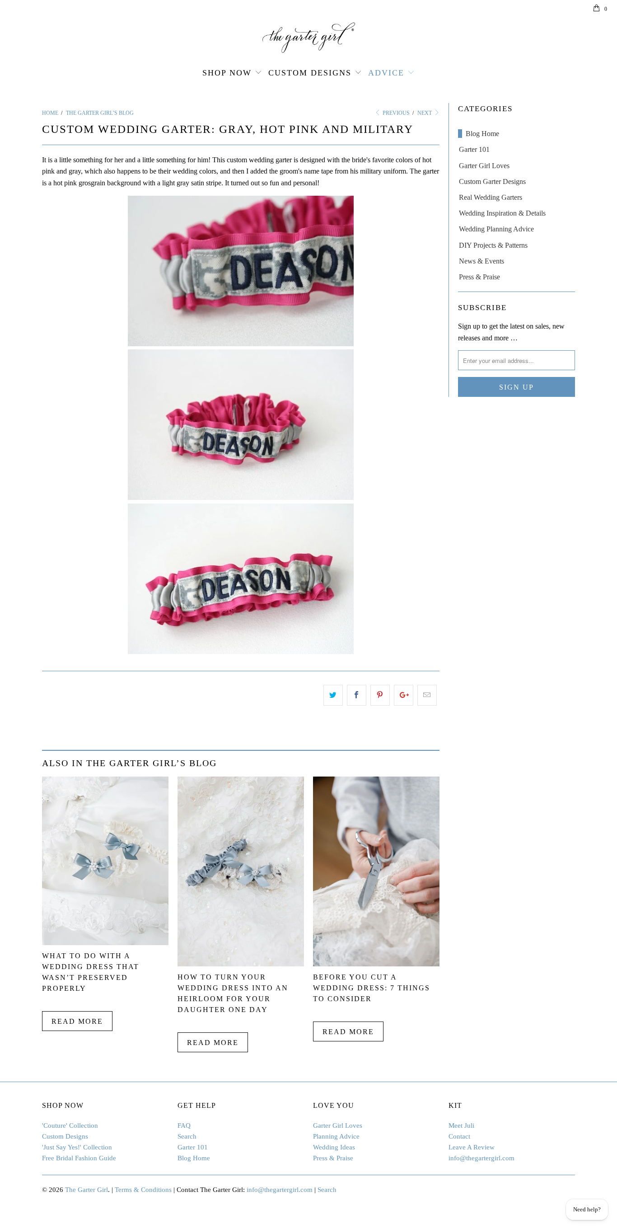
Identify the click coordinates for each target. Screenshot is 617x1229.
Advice (386, 72)
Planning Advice (336, 1136)
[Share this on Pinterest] (380, 695)
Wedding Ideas (334, 1147)
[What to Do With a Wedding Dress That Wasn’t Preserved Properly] (105, 942)
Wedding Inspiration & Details (502, 213)
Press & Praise (479, 277)
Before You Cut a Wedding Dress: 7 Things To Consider (371, 988)
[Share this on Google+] (403, 695)
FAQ (184, 1125)
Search (187, 1136)
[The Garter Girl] (308, 37)
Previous (395, 113)
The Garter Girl (86, 1189)
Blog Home (482, 133)
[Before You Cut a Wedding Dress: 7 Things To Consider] (376, 964)
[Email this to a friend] (427, 695)
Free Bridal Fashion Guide (79, 1158)
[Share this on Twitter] (333, 695)
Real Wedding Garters (490, 197)
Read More (77, 1021)
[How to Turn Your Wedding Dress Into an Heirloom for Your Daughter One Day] (241, 964)
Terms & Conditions (143, 1189)
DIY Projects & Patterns (493, 245)
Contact (459, 1136)
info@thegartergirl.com (481, 1158)
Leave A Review (472, 1147)
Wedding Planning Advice (496, 229)
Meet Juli (461, 1125)
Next (425, 113)
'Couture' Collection (70, 1125)
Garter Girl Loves (484, 166)
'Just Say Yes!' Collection (77, 1147)
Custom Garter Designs (492, 181)
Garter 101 (474, 149)
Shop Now (227, 72)
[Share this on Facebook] (356, 695)
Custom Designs (309, 72)
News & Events (481, 261)
